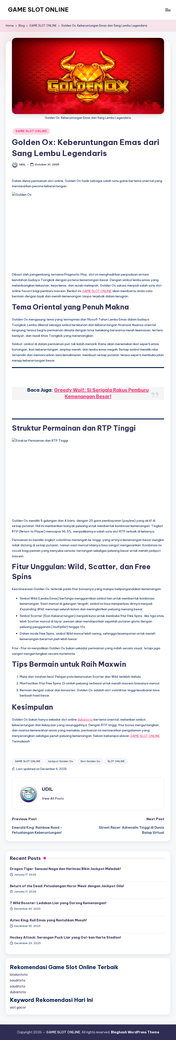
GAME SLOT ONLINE (38, 9)
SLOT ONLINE (116, 761)
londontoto (19, 975)
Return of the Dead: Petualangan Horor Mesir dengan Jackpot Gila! (67, 886)
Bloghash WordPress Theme (135, 1032)
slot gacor (18, 1007)
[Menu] (167, 9)
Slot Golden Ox (90, 761)
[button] (53, 798)
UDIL (47, 789)
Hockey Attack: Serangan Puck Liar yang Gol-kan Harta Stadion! (65, 937)
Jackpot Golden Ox (60, 761)
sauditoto (17, 980)
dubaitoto (85, 719)
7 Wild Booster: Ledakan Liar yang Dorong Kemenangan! (58, 903)
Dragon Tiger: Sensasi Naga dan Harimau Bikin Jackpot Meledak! (65, 869)
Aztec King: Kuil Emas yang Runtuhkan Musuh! (48, 920)
